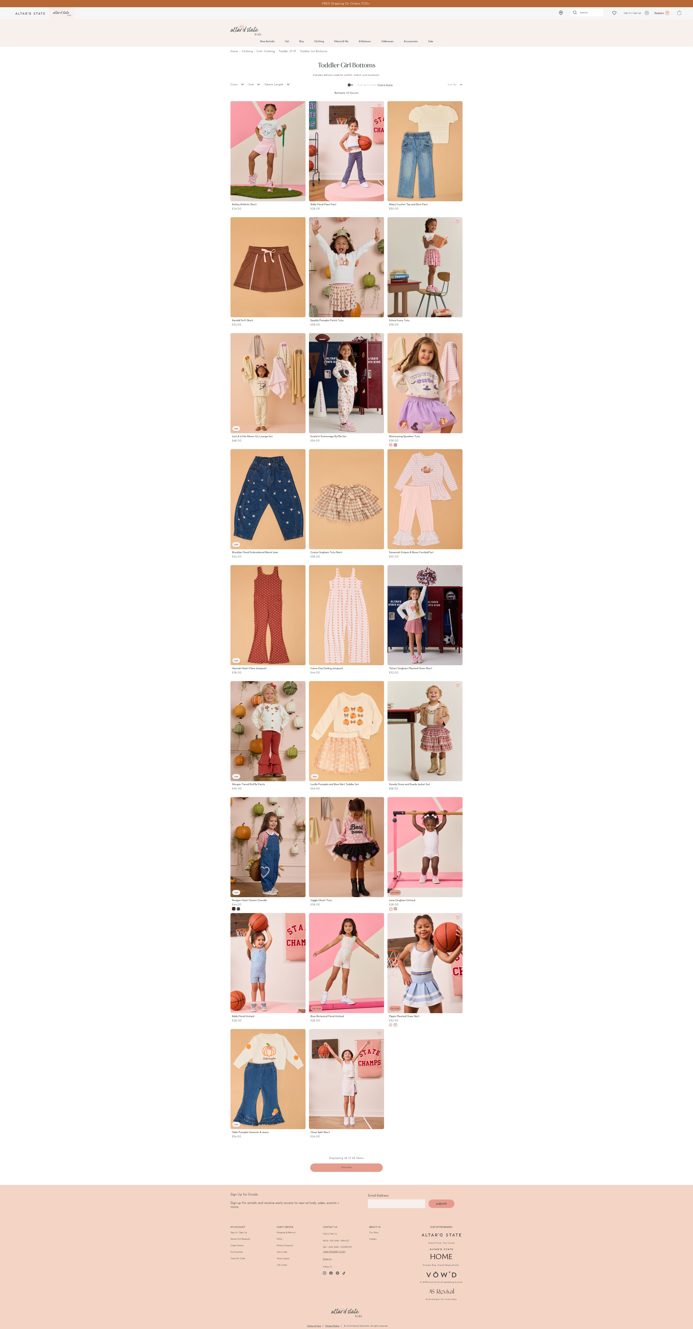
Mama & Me (341, 41)
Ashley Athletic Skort (244, 204)
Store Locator (283, 1258)
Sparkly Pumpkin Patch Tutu (327, 320)
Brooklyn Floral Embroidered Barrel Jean (255, 552)
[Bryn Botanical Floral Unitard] (346, 963)
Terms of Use (314, 1326)
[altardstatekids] (62, 13)
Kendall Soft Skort (242, 320)
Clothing (319, 41)
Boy (301, 41)
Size (252, 84)
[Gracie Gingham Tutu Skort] (346, 499)
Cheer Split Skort (320, 1132)
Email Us (327, 1259)
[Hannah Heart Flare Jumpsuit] (268, 615)
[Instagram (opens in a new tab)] (324, 1273)
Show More (346, 1167)
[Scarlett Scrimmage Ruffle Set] (346, 383)
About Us (375, 1227)
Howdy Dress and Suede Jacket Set (409, 784)
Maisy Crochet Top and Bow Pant (408, 204)
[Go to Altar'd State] (441, 1235)
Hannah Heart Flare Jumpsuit (249, 668)
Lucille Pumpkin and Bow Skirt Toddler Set (334, 784)
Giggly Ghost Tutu (321, 900)
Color (234, 84)
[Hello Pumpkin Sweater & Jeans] (268, 1079)
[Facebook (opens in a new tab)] (331, 1273)
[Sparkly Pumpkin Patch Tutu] (346, 267)
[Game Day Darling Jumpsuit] (346, 615)
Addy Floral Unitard (243, 1016)
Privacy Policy (332, 1326)
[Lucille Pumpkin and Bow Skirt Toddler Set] (346, 731)
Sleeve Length (274, 84)
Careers (372, 1239)
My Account (237, 1227)
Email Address (378, 1196)
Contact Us (330, 1227)
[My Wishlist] (614, 13)
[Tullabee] (346, 1311)
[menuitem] (267, 41)
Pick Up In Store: (367, 85)
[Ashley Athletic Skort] (268, 151)
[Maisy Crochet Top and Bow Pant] (425, 151)
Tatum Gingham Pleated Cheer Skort (410, 668)
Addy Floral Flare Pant (323, 204)
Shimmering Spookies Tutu (404, 436)
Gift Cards (282, 1265)
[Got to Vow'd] (441, 1274)
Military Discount (285, 1245)
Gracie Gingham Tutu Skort (326, 552)
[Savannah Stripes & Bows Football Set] (425, 499)
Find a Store (385, 85)
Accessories (411, 41)
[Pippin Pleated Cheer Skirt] (425, 963)
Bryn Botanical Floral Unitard (327, 1016)
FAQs (279, 1239)
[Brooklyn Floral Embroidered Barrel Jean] (268, 499)
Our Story (374, 1232)
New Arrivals (267, 41)
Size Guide (282, 1252)
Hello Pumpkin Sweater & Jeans (250, 1132)
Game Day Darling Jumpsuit (326, 668)
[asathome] (441, 1253)
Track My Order (237, 1258)
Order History (237, 1245)
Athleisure (365, 41)
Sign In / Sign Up (238, 1232)
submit (441, 1204)
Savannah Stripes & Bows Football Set (411, 552)
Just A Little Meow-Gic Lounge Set (252, 436)
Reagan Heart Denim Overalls (249, 900)
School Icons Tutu (399, 320)
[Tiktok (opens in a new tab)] (344, 1273)
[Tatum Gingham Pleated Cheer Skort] (425, 615)
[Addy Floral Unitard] (268, 963)
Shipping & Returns (286, 1232)
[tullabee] (346, 29)
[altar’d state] (30, 13)
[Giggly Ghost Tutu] (346, 847)
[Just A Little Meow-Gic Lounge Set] (268, 383)
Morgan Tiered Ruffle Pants (248, 784)
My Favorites (236, 1252)
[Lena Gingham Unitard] (425, 847)
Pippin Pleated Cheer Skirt (404, 1016)
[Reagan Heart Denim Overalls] (268, 847)
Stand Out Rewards (240, 1239)
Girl (287, 41)
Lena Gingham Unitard (402, 900)
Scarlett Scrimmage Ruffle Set (328, 436)
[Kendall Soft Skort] (268, 267)
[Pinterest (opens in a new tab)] (337, 1273)
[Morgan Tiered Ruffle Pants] (268, 731)
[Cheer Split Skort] (346, 1079)
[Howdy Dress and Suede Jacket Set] (425, 731)
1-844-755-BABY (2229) (334, 1252)
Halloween (387, 41)
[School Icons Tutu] (425, 267)
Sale (430, 41)
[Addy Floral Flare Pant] (346, 151)
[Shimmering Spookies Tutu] (425, 383)
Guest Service (285, 1227)
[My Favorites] (300, 105)
